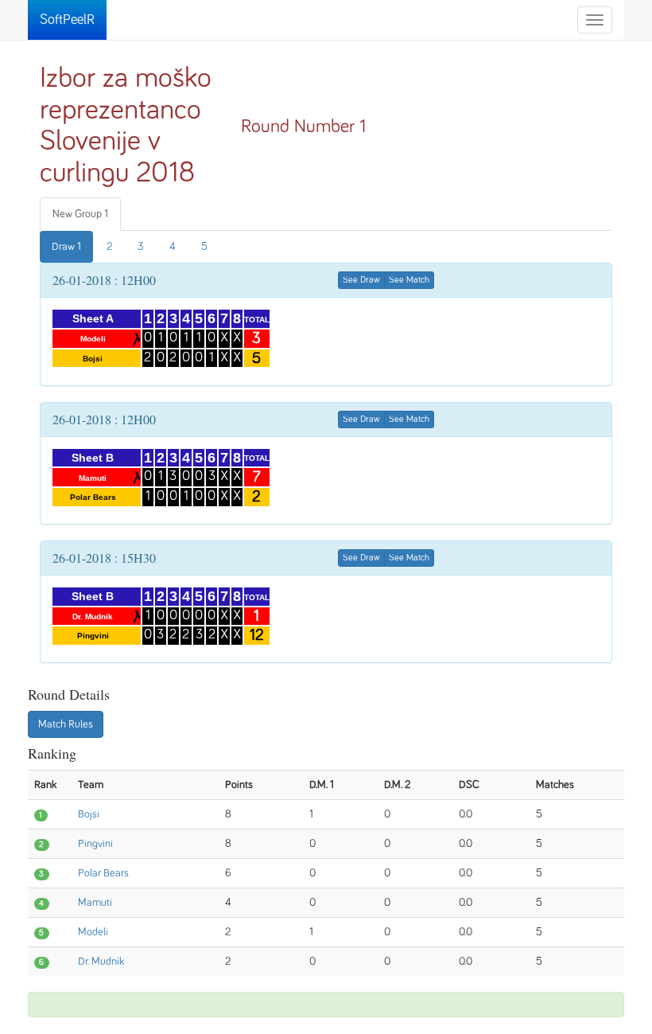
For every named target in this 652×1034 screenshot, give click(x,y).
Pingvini (95, 843)
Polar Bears (103, 873)
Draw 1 (66, 246)
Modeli (93, 932)
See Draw (361, 280)
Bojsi (88, 814)
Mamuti (95, 902)
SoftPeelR (67, 20)
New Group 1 (80, 214)
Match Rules (65, 724)
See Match (409, 280)
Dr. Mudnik (101, 961)
